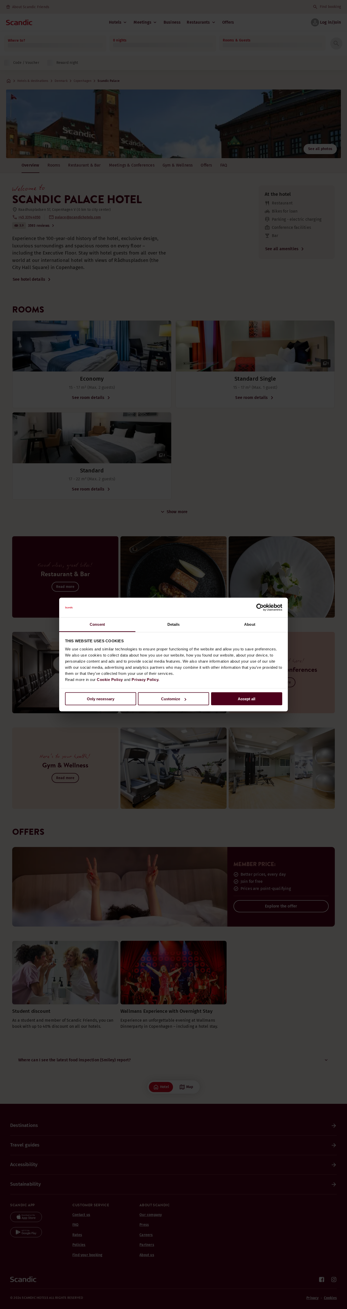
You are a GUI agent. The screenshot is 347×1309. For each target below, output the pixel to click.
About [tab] (249, 624)
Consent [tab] (97, 624)
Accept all (246, 699)
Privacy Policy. (146, 679)
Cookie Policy (110, 679)
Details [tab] (173, 624)
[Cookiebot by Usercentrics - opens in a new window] (260, 607)
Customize (170, 699)
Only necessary (100, 699)
